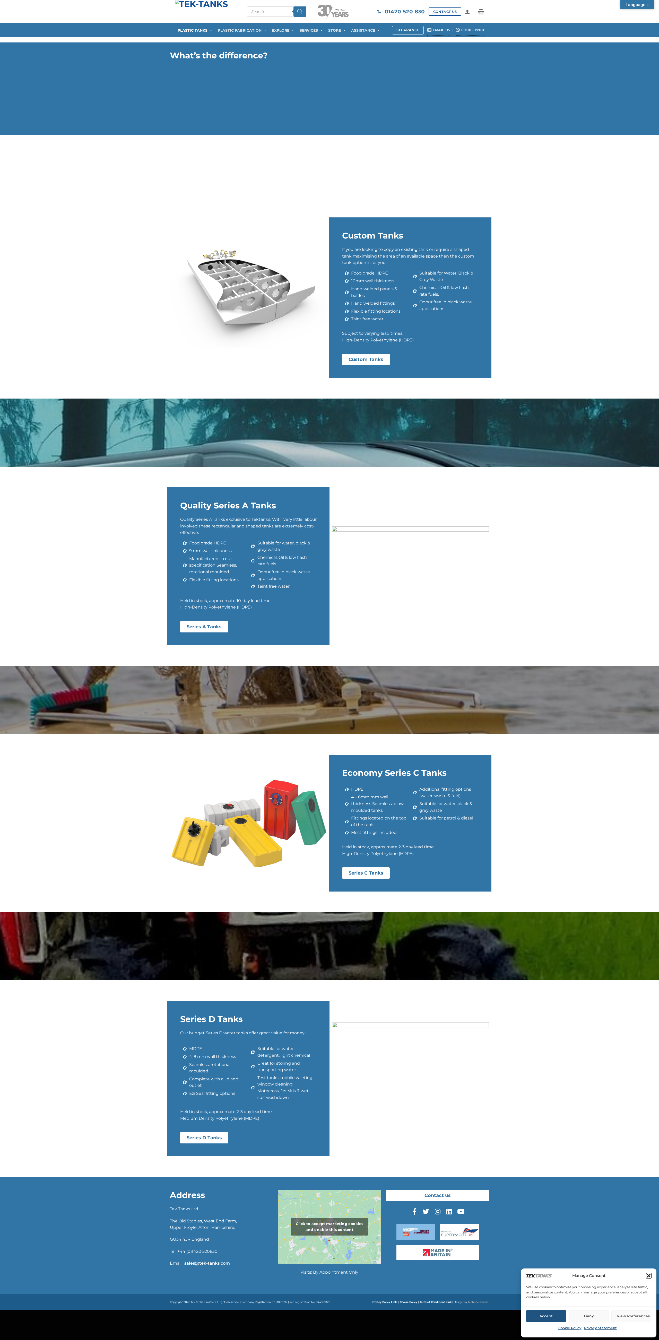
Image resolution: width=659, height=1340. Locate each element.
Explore (280, 30)
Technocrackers (478, 1302)
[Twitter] (426, 1211)
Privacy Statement (600, 1328)
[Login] (467, 11)
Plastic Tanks (192, 30)
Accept (546, 1316)
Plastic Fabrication (240, 30)
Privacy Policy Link (384, 1302)
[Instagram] (437, 1211)
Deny (589, 1316)
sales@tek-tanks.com (207, 1263)
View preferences (633, 1316)
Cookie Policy (570, 1328)
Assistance (363, 30)
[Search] (299, 11)
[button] (648, 1275)
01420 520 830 (403, 11)
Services (309, 30)
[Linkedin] (449, 1211)
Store (334, 30)
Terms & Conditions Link (436, 1302)
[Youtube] (461, 1211)
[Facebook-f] (414, 1211)
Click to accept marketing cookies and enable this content (329, 1226)
